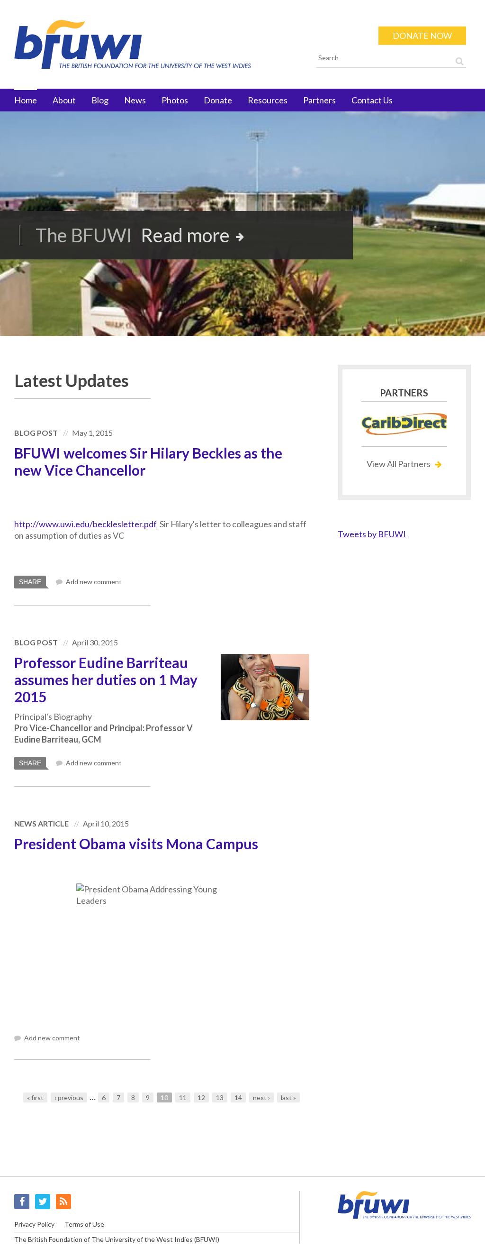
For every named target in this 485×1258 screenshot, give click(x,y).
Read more (185, 235)
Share (30, 582)
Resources (267, 100)
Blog (99, 100)
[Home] (155, 44)
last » (288, 1097)
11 (183, 1097)
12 (201, 1097)
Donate (218, 100)
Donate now (422, 35)
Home (25, 100)
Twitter (42, 1201)
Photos (175, 100)
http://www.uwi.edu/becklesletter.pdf (85, 524)
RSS (63, 1201)
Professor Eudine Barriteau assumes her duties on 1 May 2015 (106, 679)
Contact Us (372, 100)
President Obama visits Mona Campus (136, 843)
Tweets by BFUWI (372, 534)
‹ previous (68, 1097)
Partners (319, 100)
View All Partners (399, 464)
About (64, 100)
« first (35, 1097)
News (135, 100)
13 (220, 1097)
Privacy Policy (34, 1224)
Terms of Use (84, 1224)
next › (261, 1097)
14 (238, 1097)
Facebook (21, 1201)
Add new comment (93, 582)
